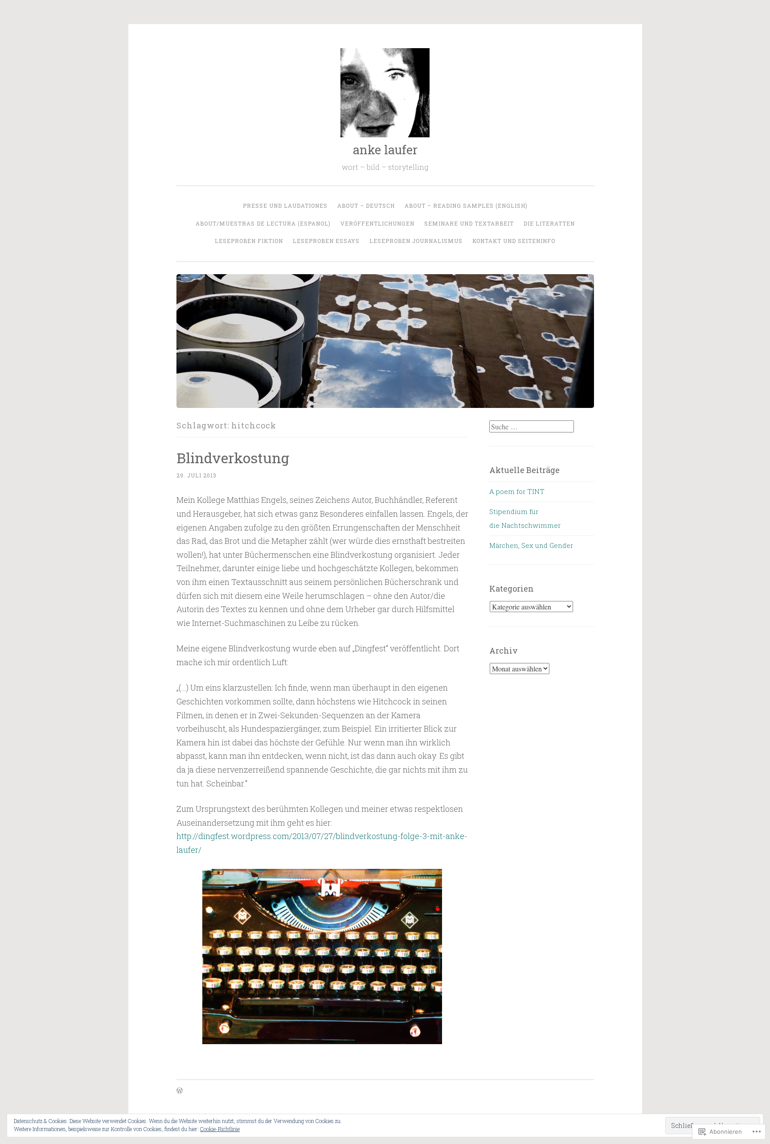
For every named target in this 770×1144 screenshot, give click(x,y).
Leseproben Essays (326, 240)
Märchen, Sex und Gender (531, 545)
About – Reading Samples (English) (466, 205)
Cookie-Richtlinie (220, 1128)
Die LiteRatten (549, 223)
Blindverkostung (232, 457)
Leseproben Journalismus (416, 240)
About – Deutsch (366, 205)
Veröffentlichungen (377, 223)
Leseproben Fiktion (249, 240)
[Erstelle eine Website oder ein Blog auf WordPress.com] (179, 1091)
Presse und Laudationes (285, 205)
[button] (322, 957)
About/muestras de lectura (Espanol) (263, 223)
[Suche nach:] (531, 426)
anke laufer (385, 149)
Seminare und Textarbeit (469, 223)
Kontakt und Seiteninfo (513, 240)
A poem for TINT (517, 491)
